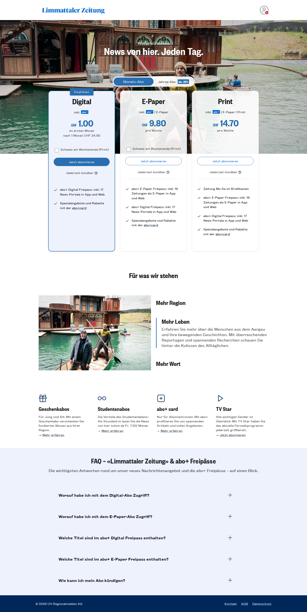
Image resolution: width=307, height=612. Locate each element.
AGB (244, 604)
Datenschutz (261, 604)
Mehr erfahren (53, 435)
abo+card (79, 208)
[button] (212, 302)
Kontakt (231, 604)
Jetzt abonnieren (233, 435)
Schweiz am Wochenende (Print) (85, 149)
